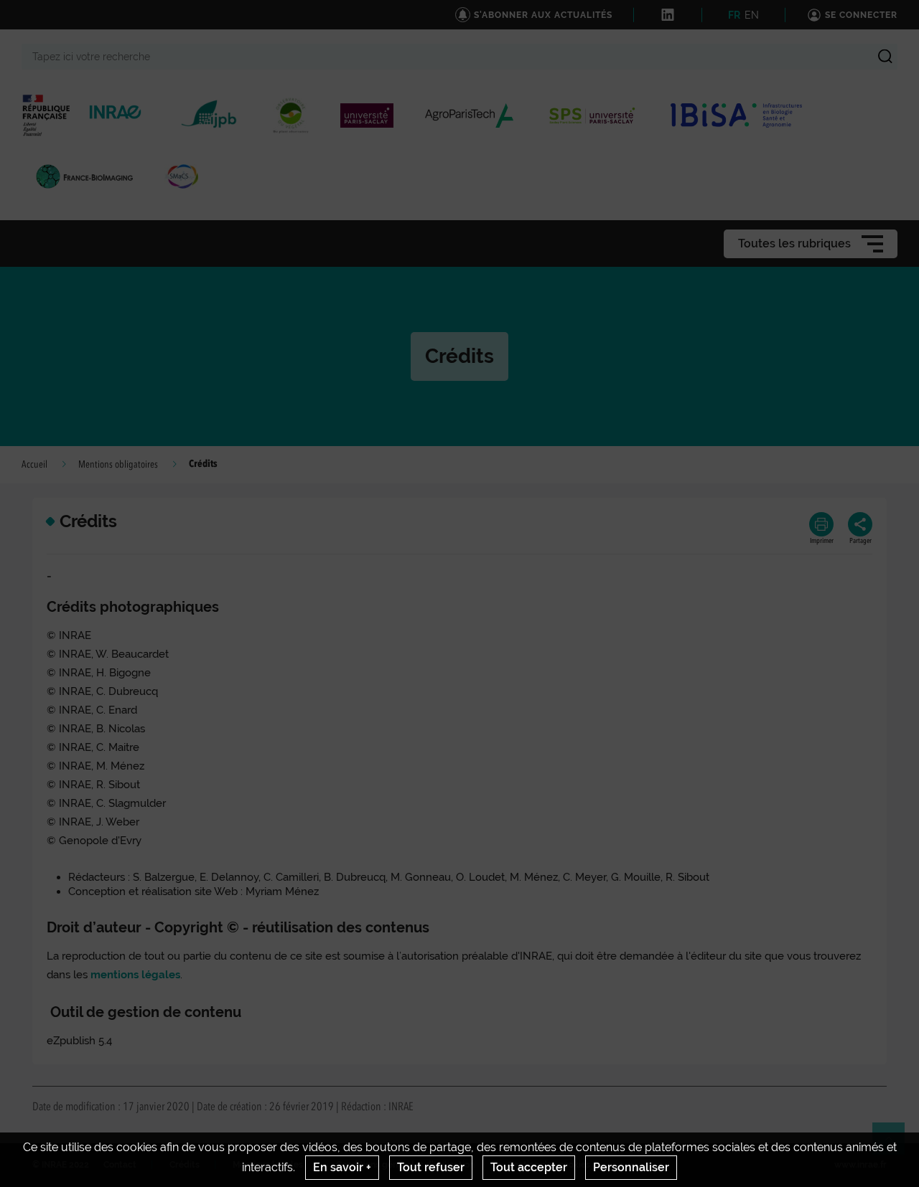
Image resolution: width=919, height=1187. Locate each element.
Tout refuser (431, 1167)
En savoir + (342, 1167)
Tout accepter (528, 1167)
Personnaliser (631, 1167)
